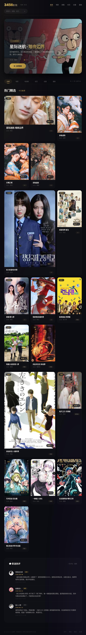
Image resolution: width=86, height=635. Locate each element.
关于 (65, 632)
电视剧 (27, 81)
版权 (75, 632)
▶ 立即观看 (18, 66)
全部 (8, 81)
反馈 (80, 632)
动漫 (74, 5)
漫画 (80, 5)
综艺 (68, 5)
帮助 (70, 632)
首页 (51, 5)
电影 (57, 5)
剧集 (63, 5)
